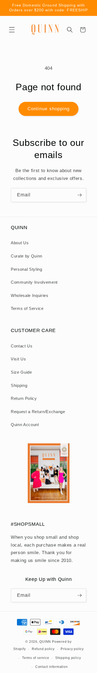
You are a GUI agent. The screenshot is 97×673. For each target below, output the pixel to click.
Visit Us (18, 359)
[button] (11, 29)
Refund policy (43, 649)
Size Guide (21, 372)
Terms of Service (27, 308)
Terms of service (35, 658)
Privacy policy (72, 649)
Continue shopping (48, 108)
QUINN (45, 642)
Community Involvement (34, 282)
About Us (20, 242)
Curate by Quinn (26, 256)
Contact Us (22, 346)
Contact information (51, 667)
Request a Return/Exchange (38, 411)
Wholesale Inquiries (29, 295)
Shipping (19, 385)
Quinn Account (25, 424)
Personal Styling (26, 269)
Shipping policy (68, 658)
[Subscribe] (79, 195)
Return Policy (24, 398)
